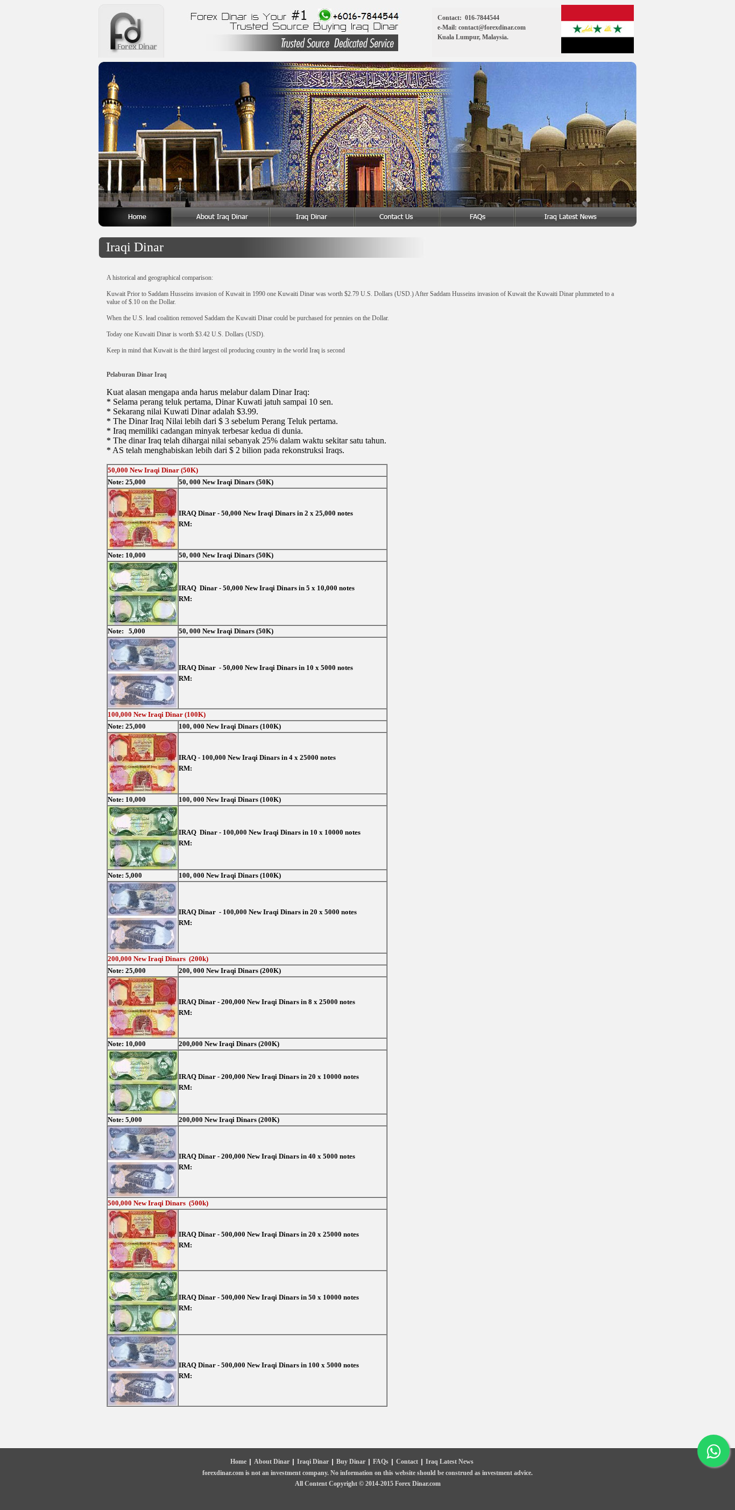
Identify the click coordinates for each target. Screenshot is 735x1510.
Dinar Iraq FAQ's (478, 217)
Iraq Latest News (449, 1462)
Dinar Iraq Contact (398, 217)
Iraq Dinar (312, 217)
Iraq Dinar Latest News (576, 217)
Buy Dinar (350, 1462)
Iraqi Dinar (313, 1462)
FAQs (380, 1462)
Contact (407, 1462)
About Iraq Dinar (221, 217)
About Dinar (271, 1462)
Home (135, 217)
